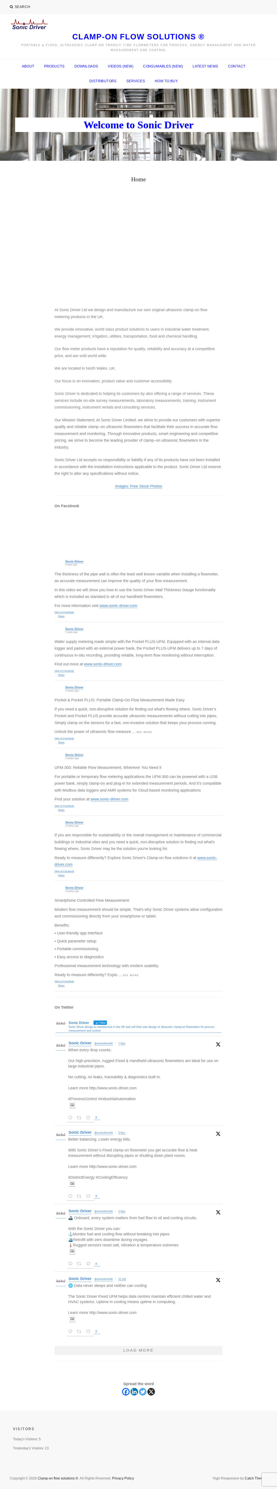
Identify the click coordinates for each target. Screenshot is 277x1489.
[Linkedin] (134, 1392)
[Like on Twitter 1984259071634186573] (89, 1332)
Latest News (205, 66)
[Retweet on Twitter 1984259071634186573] (80, 1332)
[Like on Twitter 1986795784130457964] (89, 1118)
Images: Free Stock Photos (138, 486)
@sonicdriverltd (103, 1043)
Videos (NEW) (120, 66)
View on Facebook (64, 612)
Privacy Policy (123, 1478)
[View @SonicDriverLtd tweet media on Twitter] (72, 1105)
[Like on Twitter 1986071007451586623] (89, 1197)
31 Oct (122, 1279)
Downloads (86, 66)
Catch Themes (256, 1478)
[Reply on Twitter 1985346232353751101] (71, 1264)
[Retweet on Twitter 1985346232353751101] (80, 1264)
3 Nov (121, 1211)
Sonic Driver (74, 561)
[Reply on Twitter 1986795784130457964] (71, 1118)
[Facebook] (126, 1392)
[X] (151, 1392)
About (28, 66)
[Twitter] (143, 1392)
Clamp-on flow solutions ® (138, 36)
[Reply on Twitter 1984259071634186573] (71, 1332)
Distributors (103, 81)
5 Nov (121, 1132)
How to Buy (166, 81)
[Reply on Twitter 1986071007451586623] (71, 1197)
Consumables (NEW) (163, 66)
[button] (61, 249)
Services (135, 81)
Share (61, 616)
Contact (237, 66)
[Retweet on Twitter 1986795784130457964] (80, 1118)
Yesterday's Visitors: (29, 1448)
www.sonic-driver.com (118, 606)
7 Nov (121, 1043)
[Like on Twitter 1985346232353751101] (89, 1264)
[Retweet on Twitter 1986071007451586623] (80, 1197)
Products (54, 66)
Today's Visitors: (26, 1439)
